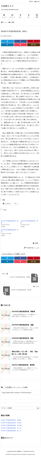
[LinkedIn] (7, 44)
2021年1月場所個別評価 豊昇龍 (23, 365)
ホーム (4, 22)
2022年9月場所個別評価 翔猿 (22, 338)
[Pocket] (20, 44)
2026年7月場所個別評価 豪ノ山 (11, 430)
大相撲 (12, 22)
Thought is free (31, 454)
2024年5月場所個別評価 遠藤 (22, 325)
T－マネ (36, 248)
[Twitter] (7, 41)
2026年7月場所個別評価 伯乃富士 (11, 425)
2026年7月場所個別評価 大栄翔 (11, 422)
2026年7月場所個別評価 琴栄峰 (11, 420)
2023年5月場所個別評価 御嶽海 (23, 311)
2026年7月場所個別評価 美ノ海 (11, 428)
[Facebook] (20, 41)
